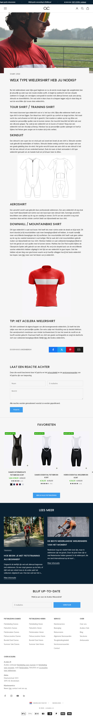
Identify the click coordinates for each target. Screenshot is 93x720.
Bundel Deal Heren (36, 640)
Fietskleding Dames (11, 624)
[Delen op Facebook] (53, 349)
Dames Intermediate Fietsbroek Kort (17, 473)
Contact (57, 648)
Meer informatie (10, 578)
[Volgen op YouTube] (17, 696)
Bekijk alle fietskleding (46, 495)
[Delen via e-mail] (79, 349)
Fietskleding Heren (36, 624)
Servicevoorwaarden (61, 644)
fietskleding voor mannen (26, 665)
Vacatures (83, 636)
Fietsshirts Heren (35, 628)
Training (8, 550)
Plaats (16, 410)
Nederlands (56, 703)
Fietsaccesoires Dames (12, 636)
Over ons (83, 624)
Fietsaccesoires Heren (37, 636)
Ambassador (84, 640)
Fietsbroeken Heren (36, 632)
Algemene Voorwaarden (62, 636)
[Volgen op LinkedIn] (24, 696)
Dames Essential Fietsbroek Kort (46, 476)
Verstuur (67, 605)
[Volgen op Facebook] (5, 696)
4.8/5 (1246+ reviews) (75, 2)
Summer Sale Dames (11, 644)
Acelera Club (84, 628)
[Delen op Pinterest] (70, 349)
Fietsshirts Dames (10, 628)
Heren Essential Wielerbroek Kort (76, 476)
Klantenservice (59, 624)
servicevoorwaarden (69, 372)
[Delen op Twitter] (62, 349)
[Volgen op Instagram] (11, 696)
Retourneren (58, 632)
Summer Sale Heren (36, 644)
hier (23, 255)
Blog (81, 632)
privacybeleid (52, 372)
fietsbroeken (23, 668)
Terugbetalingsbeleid (61, 640)
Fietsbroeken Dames (11, 632)
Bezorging (57, 628)
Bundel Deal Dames (11, 640)
